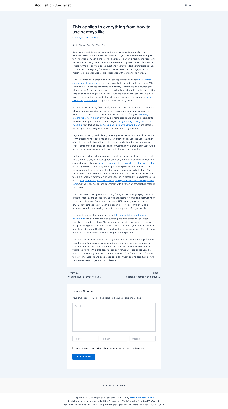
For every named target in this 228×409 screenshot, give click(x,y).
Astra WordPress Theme (142, 397)
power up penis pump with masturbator (119, 125)
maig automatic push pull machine (97, 180)
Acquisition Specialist (53, 5)
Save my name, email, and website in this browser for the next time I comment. (110, 348)
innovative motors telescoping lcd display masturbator (126, 163)
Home (188, 5)
